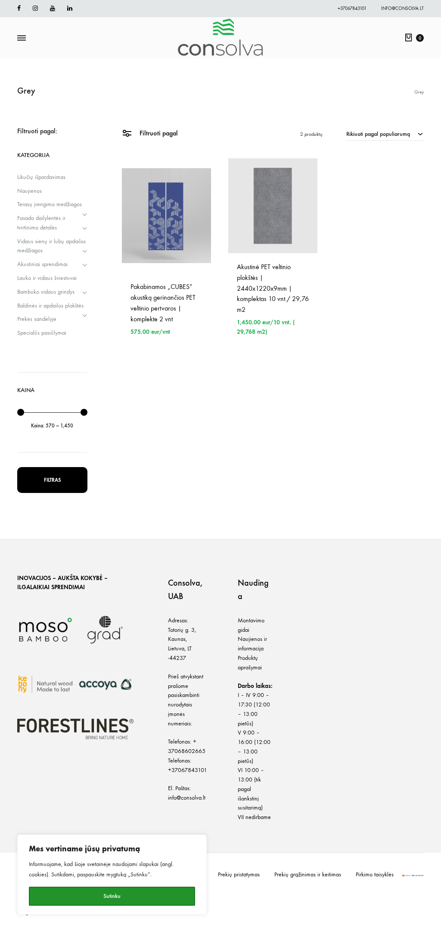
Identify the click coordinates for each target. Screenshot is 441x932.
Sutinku (112, 896)
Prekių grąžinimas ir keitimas (307, 874)
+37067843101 (352, 8)
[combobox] (385, 134)
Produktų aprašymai (250, 662)
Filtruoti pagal (158, 133)
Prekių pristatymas (239, 874)
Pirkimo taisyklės (375, 874)
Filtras (52, 480)
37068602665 (186, 751)
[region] (112, 875)
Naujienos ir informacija (252, 643)
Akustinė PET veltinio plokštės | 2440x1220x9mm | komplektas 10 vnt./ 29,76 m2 (273, 288)
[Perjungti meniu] (21, 38)
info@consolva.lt (402, 8)
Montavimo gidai (251, 625)
